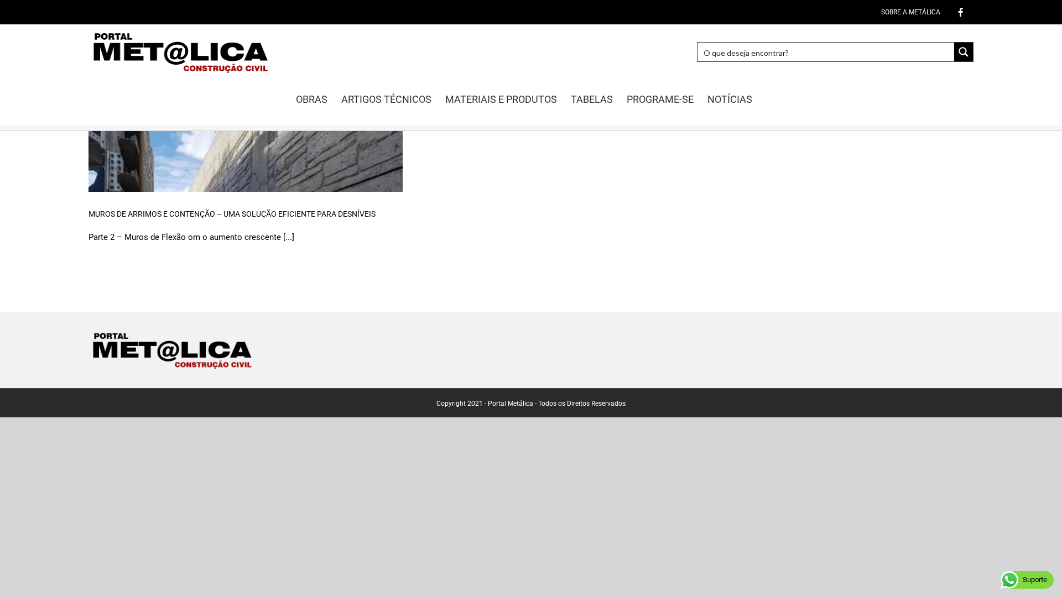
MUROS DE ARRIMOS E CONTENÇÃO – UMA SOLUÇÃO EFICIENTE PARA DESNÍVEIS (232, 214)
